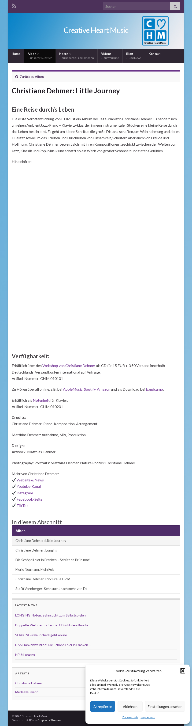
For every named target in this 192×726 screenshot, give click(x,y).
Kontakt (155, 54)
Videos (110, 56)
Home (16, 54)
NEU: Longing (25, 655)
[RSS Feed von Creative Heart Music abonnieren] (14, 5)
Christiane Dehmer (29, 683)
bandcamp (154, 389)
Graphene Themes (49, 720)
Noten (76, 56)
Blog (133, 56)
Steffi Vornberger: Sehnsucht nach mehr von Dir (51, 589)
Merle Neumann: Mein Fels (34, 569)
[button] (182, 671)
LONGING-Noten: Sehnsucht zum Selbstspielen (50, 615)
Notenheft (41, 400)
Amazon (103, 389)
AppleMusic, (73, 389)
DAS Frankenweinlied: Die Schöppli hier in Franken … (53, 645)
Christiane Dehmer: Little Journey (40, 541)
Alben (40, 56)
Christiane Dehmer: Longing (36, 550)
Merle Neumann (26, 692)
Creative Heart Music (96, 30)
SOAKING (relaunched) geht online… (42, 635)
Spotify (90, 389)
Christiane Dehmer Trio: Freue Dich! (42, 579)
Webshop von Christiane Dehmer (68, 365)
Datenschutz (130, 717)
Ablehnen (130, 706)
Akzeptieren (102, 706)
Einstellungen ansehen (165, 706)
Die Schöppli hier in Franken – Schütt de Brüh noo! (52, 560)
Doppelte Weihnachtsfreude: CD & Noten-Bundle (51, 625)
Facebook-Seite (29, 499)
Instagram (25, 493)
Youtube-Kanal (29, 486)
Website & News (30, 480)
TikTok (23, 505)
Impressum (148, 717)
